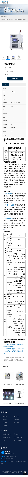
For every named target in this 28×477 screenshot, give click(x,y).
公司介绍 (16, 416)
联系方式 (16, 422)
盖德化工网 (14, 472)
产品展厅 (17, 19)
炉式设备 (16, 434)
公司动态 (5, 419)
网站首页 (11, 19)
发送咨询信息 (15, 78)
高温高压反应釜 (7, 434)
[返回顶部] (25, 473)
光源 (4, 440)
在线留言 (5, 425)
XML (5, 472)
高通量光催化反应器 (7, 438)
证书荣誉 (5, 422)
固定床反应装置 (18, 437)
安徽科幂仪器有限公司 (7, 471)
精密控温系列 (17, 440)
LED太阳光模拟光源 (19, 403)
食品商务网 (21, 472)
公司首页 (5, 416)
